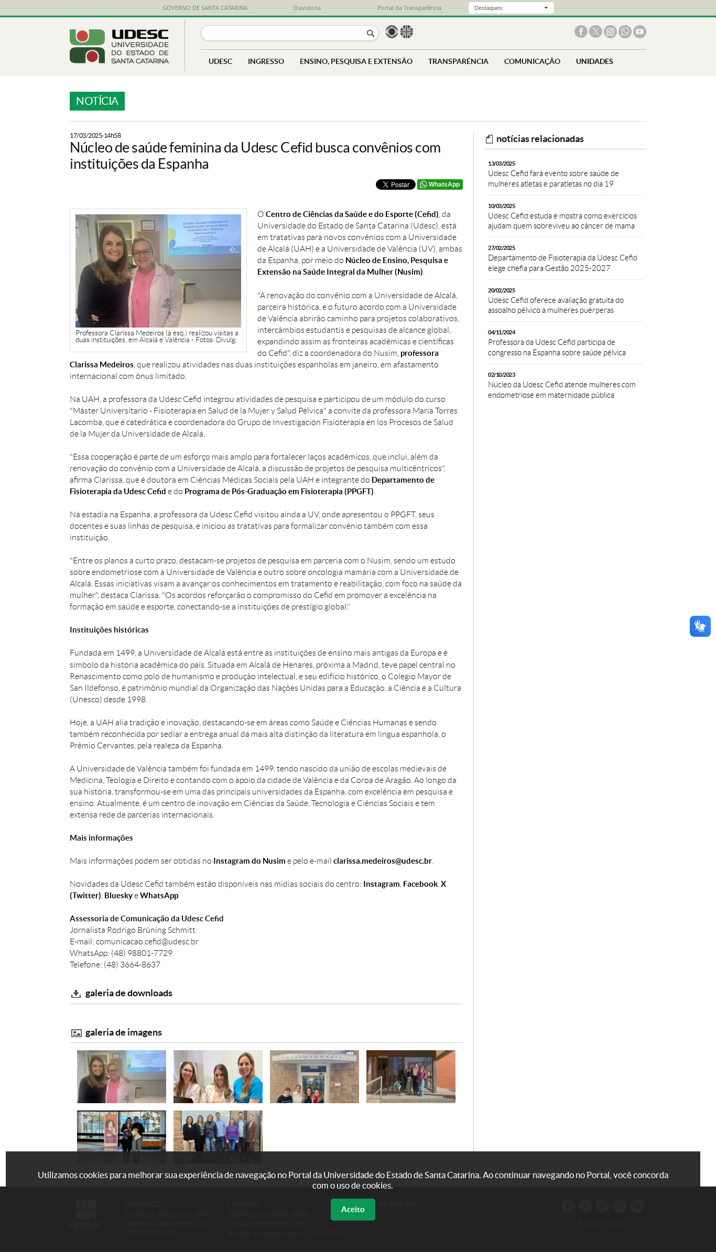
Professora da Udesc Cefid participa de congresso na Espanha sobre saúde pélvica (557, 343)
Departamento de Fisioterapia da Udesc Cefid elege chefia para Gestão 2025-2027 (562, 259)
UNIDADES (594, 61)
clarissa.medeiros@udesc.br (382, 860)
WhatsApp (444, 184)
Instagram (381, 883)
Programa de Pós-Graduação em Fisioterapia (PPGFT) (279, 491)
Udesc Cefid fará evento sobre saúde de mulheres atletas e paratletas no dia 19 (553, 174)
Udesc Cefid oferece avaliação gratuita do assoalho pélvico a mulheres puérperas (556, 301)
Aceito (353, 1209)
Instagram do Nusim (249, 860)
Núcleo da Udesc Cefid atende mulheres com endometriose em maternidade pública (562, 385)
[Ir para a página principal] (119, 60)
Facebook (420, 883)
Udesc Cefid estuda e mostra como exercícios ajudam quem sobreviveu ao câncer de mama (562, 217)
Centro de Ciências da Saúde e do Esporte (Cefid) (352, 214)
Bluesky (118, 895)
